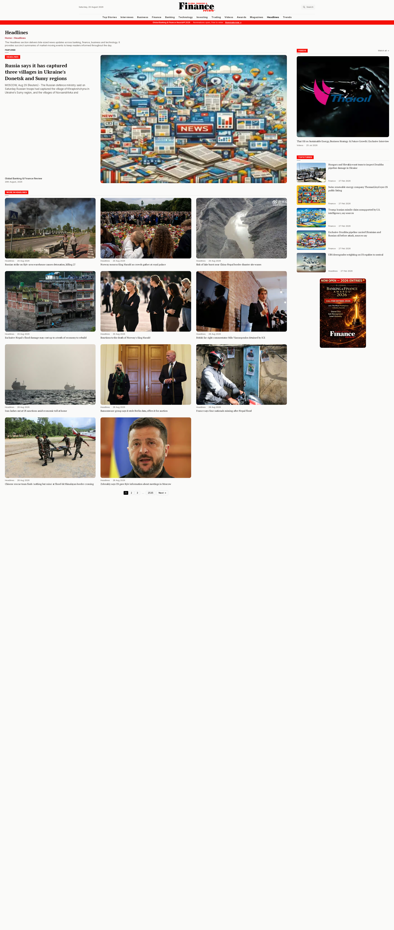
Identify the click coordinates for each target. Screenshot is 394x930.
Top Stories (109, 17)
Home (8, 38)
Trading (216, 17)
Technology (185, 17)
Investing (202, 17)
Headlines (273, 17)
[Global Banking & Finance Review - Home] (196, 7)
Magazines (256, 17)
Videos (229, 17)
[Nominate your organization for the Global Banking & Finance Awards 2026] (343, 313)
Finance (156, 17)
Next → (162, 493)
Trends (287, 17)
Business (142, 17)
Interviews (127, 17)
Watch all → (383, 50)
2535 (150, 493)
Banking (170, 17)
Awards (241, 17)
